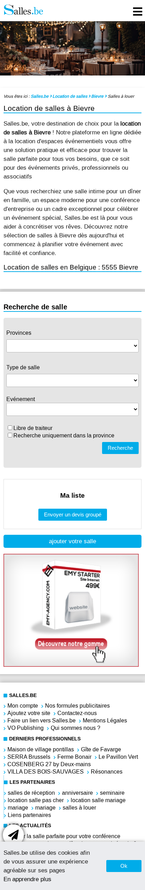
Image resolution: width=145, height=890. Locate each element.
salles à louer (79, 807)
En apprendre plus (27, 879)
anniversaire (77, 793)
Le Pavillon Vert (118, 757)
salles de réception (31, 793)
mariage (18, 807)
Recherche (120, 448)
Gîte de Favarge (101, 749)
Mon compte (22, 705)
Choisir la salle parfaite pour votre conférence (63, 836)
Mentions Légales (105, 720)
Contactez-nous (77, 713)
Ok (123, 866)
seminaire (112, 793)
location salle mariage (98, 800)
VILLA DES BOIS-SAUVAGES (45, 771)
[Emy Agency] (71, 664)
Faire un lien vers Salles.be (41, 720)
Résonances (106, 771)
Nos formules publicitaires (77, 705)
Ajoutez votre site (28, 713)
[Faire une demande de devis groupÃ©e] (13, 835)
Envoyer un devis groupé (72, 514)
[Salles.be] (23, 11)
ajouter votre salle (72, 541)
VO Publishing (25, 728)
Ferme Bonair (74, 757)
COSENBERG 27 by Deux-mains (49, 764)
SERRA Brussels (28, 757)
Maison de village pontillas (40, 749)
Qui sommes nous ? (75, 728)
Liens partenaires (29, 815)
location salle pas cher (36, 800)
